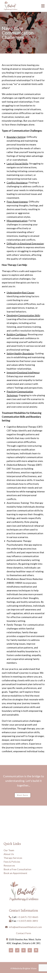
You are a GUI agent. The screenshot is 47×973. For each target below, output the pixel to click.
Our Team (9, 850)
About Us (9, 854)
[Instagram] (23, 950)
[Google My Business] (36, 950)
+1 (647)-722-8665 (27, 917)
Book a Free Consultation (17, 869)
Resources (9, 865)
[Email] (11, 950)
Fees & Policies (12, 861)
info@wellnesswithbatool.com (25, 927)
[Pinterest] (30, 950)
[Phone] (17, 950)
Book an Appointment (15, 873)
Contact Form (23, 933)
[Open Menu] (43, 6)
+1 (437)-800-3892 (27, 920)
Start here (22, 795)
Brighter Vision (30, 968)
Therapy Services (13, 857)
